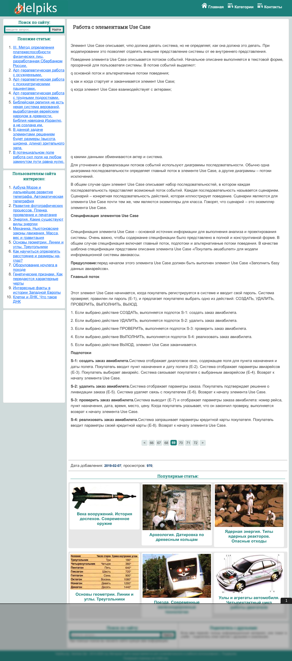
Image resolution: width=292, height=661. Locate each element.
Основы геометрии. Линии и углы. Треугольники (38, 244)
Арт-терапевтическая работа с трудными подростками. (38, 95)
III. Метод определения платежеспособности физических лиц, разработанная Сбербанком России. (38, 56)
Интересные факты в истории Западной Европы (37, 290)
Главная (216, 7)
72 (195, 443)
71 (188, 443)
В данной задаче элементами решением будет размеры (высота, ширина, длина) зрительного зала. (38, 138)
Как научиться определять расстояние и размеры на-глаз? (36, 256)
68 (166, 443)
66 (152, 443)
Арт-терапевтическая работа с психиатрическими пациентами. (38, 84)
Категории (244, 7)
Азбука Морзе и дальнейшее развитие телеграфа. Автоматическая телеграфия (38, 194)
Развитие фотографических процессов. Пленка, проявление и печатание (38, 210)
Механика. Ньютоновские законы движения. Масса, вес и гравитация (36, 233)
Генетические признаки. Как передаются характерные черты (38, 279)
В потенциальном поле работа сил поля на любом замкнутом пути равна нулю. (38, 157)
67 (159, 443)
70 (181, 443)
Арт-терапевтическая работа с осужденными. (38, 72)
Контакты (273, 7)
